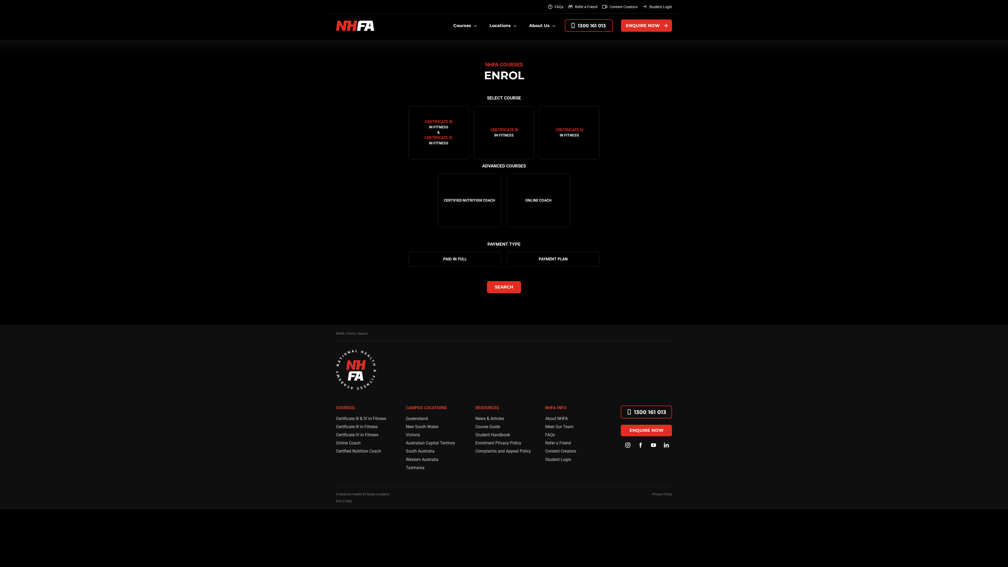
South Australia (420, 451)
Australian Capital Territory (430, 442)
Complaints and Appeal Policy (503, 451)
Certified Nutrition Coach (358, 451)
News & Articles (489, 418)
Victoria (413, 434)
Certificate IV (569, 132)
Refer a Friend (586, 7)
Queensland (417, 418)
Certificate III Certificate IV (438, 132)
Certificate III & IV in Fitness (361, 418)
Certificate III (504, 132)
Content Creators (624, 7)
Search (504, 287)
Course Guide (487, 426)
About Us (539, 25)
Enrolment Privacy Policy (498, 442)
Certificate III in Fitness (357, 426)
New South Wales (422, 426)
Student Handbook (492, 434)
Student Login (660, 7)
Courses (462, 25)
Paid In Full (455, 259)
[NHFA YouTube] (653, 445)
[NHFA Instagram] (628, 445)
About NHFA (556, 418)
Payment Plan (553, 259)
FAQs (559, 7)
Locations (500, 25)
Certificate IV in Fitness (357, 434)
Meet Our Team (559, 426)
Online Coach (348, 442)
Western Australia (422, 459)
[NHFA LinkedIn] (666, 445)
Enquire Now (643, 25)
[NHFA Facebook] (641, 445)
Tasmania (415, 467)
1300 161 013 (592, 26)
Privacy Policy (662, 494)
